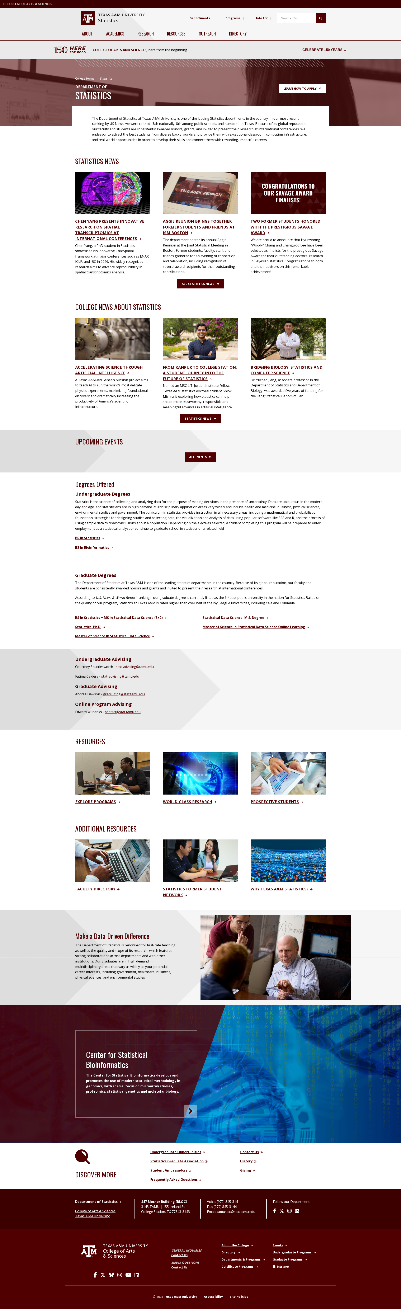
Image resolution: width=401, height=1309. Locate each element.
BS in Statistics (87, 538)
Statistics (108, 20)
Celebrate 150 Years (322, 50)
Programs (233, 18)
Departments (200, 18)
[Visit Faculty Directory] (112, 860)
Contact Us (179, 1255)
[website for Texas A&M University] (88, 18)
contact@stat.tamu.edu (123, 712)
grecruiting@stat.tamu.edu (124, 694)
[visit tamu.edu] (90, 1251)
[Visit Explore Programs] (112, 773)
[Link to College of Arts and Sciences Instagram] (119, 1275)
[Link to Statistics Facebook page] (274, 1211)
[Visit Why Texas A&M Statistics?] (288, 860)
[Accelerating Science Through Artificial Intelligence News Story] (112, 338)
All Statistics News (198, 284)
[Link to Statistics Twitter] (281, 1211)
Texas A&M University (92, 1216)
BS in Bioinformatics (92, 547)
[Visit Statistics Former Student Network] (200, 860)
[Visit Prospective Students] (288, 773)
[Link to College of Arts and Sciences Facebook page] (95, 1275)
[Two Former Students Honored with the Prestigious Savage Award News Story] (288, 192)
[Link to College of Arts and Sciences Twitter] (102, 1275)
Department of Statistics (96, 1201)
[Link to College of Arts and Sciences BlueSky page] (111, 1275)
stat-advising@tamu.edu (135, 666)
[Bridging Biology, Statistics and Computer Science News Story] (288, 338)
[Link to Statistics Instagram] (289, 1211)
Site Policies (239, 1297)
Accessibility (213, 1297)
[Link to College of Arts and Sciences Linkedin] (137, 1275)
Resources (176, 33)
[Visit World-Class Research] (200, 773)
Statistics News (198, 418)
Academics (115, 33)
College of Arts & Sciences (95, 1211)
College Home (84, 78)
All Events (198, 457)
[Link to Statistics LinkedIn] (297, 1211)
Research (146, 33)
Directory (238, 33)
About (87, 33)
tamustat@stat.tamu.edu (236, 1211)
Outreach (207, 33)
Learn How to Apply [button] (299, 88)
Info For (262, 18)
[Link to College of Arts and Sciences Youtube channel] (128, 1275)
